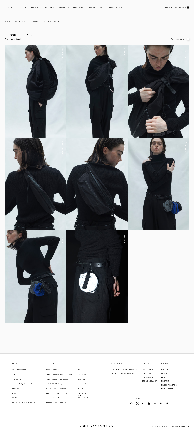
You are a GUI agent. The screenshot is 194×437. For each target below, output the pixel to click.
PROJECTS (64, 7)
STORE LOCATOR (97, 7)
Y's (13, 374)
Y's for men (17, 379)
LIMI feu (16, 388)
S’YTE (15, 398)
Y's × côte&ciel (178, 39)
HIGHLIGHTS (79, 7)
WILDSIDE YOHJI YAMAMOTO (25, 402)
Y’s (79, 369)
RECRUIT (165, 381)
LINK (163, 377)
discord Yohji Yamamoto (22, 384)
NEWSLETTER (167, 389)
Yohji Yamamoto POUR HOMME (59, 374)
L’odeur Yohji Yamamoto (56, 398)
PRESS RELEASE (169, 385)
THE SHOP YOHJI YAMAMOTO (124, 369)
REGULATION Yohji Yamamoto (59, 384)
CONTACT (165, 369)
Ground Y (16, 393)
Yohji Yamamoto (19, 369)
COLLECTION (49, 7)
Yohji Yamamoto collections (57, 379)
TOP (25, 7)
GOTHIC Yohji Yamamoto (56, 388)
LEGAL (164, 373)
